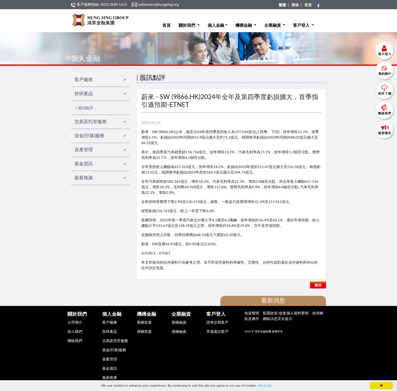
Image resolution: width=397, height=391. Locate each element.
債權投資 (144, 332)
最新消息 (273, 301)
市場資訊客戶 (217, 332)
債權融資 (179, 332)
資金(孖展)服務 (114, 350)
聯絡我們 (75, 341)
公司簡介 (75, 322)
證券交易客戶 (217, 322)
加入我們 (75, 332)
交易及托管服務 (115, 341)
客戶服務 (109, 322)
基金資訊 (109, 368)
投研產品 (109, 332)
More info (265, 385)
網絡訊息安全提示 (277, 319)
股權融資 (179, 322)
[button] (189, 22)
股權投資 (144, 322)
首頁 (166, 25)
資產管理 (109, 359)
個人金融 (216, 25)
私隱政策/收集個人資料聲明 (286, 313)
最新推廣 (109, 378)
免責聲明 (251, 313)
